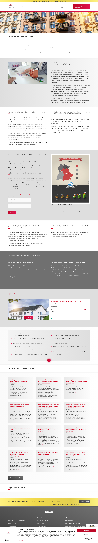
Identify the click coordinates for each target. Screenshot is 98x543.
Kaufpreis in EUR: (11, 196)
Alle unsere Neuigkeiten (15, 477)
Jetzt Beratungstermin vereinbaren (80, 6)
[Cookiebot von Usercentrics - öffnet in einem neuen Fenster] (8, 540)
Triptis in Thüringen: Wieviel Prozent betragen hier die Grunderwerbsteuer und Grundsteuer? (25, 334)
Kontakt (57, 6)
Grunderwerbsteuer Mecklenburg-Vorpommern (64, 333)
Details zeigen (21, 540)
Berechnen (12, 212)
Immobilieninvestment (41, 526)
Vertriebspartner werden (65, 6)
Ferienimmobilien (12, 526)
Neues (50, 6)
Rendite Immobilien (69, 520)
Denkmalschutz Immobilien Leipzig (16, 520)
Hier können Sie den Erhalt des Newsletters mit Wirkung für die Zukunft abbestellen (66, 504)
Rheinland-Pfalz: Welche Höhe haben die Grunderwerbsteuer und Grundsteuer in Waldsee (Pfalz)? (68, 342)
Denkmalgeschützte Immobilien (72, 523)
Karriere (44, 6)
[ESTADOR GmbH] (11, 6)
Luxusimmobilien (40, 523)
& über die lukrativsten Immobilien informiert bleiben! (49, 1)
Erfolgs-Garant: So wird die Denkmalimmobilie (75, 526)
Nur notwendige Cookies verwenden (87, 539)
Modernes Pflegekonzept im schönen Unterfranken (66, 301)
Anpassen (86, 534)
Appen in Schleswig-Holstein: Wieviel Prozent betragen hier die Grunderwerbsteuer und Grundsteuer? (28, 345)
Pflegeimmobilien (12, 523)
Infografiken (67, 517)
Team (38, 6)
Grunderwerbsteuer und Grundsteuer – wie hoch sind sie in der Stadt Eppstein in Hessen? (69, 353)
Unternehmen (31, 6)
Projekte (23, 6)
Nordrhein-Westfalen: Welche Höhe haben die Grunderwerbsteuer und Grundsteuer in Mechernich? (69, 348)
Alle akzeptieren (87, 530)
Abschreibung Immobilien (42, 520)
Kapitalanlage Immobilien (42, 517)
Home (16, 6)
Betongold (10, 517)
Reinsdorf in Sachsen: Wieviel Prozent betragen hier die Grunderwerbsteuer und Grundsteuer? (66, 337)
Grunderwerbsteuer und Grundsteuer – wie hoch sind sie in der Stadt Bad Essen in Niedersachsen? (30, 356)
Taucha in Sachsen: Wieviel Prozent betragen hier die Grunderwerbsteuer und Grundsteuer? (30, 350)
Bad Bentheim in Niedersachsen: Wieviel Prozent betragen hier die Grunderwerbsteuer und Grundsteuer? (28, 340)
